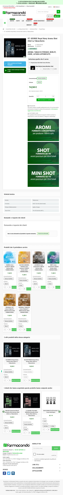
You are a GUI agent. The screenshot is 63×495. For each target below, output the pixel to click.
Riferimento (31, 46)
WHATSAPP (32, 3)
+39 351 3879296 (22, 3)
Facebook (4, 473)
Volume (31, 82)
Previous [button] (3, 412)
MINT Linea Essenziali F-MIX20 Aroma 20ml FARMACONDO (53, 267)
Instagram (13, 473)
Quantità (31, 96)
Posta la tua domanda (43, 233)
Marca (29, 44)
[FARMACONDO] (14, 13)
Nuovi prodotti (30, 6)
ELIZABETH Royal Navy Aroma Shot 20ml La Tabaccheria (12, 361)
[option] (12, 362)
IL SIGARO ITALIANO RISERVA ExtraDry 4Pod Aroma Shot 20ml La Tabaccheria (31, 413)
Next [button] (60, 412)
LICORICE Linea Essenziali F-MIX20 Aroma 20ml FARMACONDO (39, 267)
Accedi (50, 16)
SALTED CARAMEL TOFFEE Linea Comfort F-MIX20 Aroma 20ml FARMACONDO (24, 268)
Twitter (8, 473)
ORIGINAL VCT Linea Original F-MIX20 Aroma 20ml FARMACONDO (10, 310)
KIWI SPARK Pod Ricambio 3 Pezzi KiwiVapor (50, 411)
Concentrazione (32, 78)
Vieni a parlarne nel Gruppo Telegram (14, 63)
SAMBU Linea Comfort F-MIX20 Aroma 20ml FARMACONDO (9, 267)
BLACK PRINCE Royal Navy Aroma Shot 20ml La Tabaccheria (31, 361)
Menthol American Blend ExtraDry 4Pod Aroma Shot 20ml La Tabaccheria (12, 412)
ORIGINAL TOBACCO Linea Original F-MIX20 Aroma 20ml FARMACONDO (24, 310)
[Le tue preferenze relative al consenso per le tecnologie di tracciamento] (1, 371)
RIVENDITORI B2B (42, 3)
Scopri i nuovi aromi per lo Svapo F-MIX (16, 70)
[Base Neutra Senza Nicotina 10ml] (33, 68)
